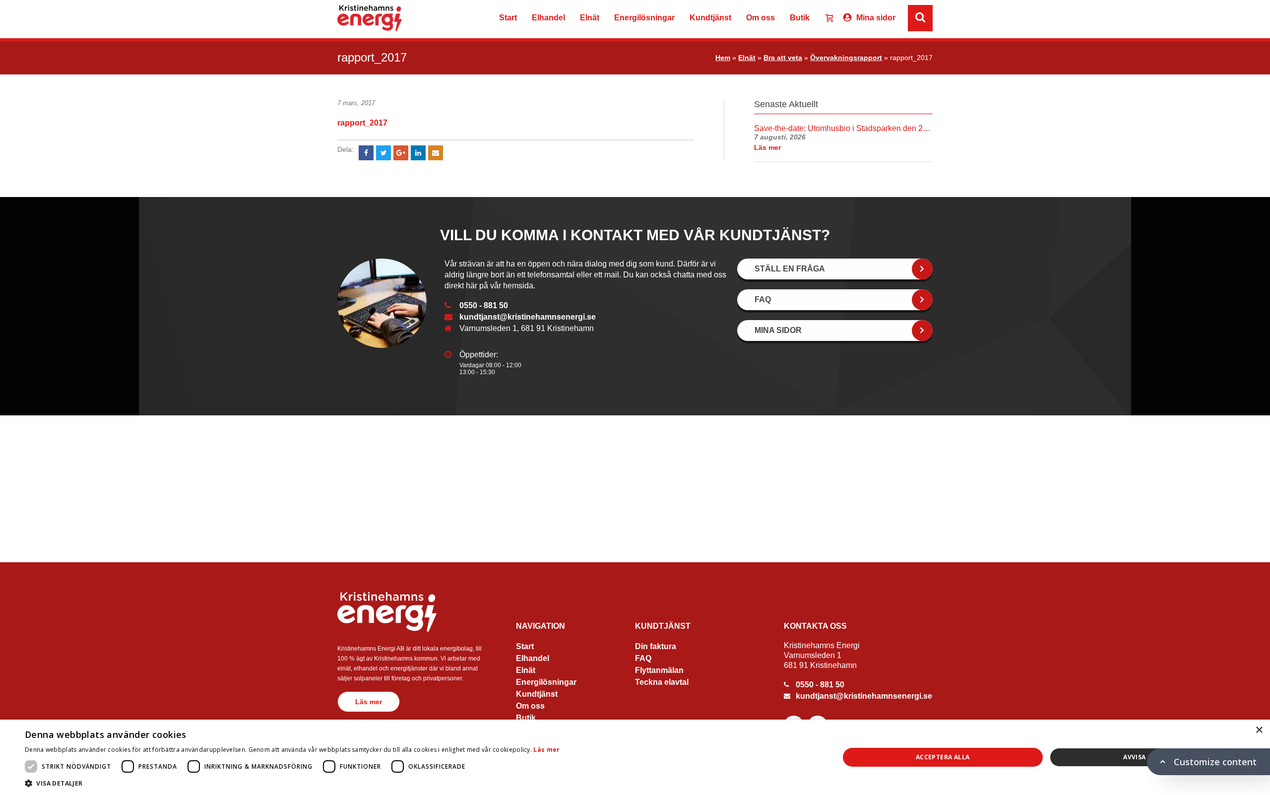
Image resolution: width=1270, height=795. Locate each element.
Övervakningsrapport (846, 58)
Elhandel (548, 17)
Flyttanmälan (659, 670)
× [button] (1259, 730)
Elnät (589, 17)
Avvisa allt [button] (1143, 757)
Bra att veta (782, 58)
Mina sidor (875, 17)
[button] (292, 783)
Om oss (760, 17)
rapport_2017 (362, 123)
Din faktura (655, 646)
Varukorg (825, 19)
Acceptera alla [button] (943, 757)
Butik (800, 17)
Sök (1040, 18)
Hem (722, 58)
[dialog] (635, 757)
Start (508, 17)
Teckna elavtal (662, 682)
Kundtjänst (710, 17)
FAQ (643, 658)
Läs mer (368, 702)
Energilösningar (644, 17)
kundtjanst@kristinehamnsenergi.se (527, 317)
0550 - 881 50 (483, 305)
